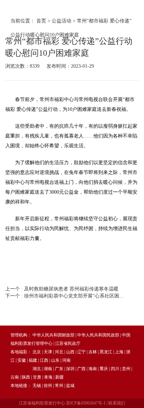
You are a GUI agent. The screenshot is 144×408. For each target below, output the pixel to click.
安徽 (21, 360)
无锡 (37, 385)
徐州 (48, 385)
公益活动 (61, 21)
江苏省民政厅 (67, 343)
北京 (37, 351)
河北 (59, 351)
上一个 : (61, 289)
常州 (59, 385)
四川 (115, 368)
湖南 (48, 368)
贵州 (126, 368)
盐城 (70, 385)
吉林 (92, 351)
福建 (33, 360)
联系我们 (116, 403)
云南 (14, 377)
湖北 (37, 368)
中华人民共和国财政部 (53, 335)
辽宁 (81, 351)
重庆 (104, 368)
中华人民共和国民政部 (98, 335)
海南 (92, 368)
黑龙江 (106, 351)
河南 (66, 360)
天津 (48, 351)
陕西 (26, 377)
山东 (55, 360)
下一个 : (65, 296)
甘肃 (37, 377)
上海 (119, 351)
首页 (41, 21)
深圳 (70, 368)
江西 (44, 360)
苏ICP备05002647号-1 (86, 403)
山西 (70, 351)
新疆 (59, 377)
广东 (59, 368)
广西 (81, 368)
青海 (48, 377)
